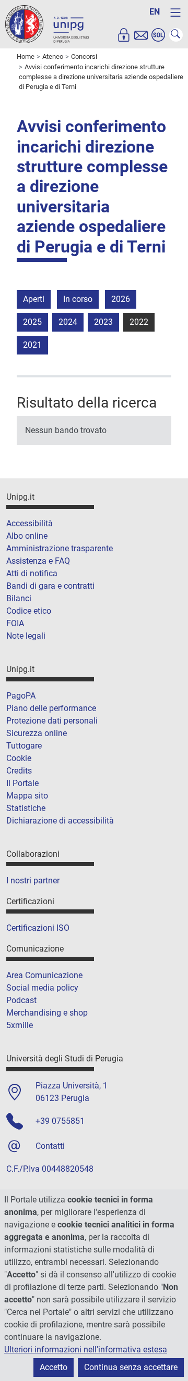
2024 (67, 322)
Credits (19, 771)
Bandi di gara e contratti (50, 586)
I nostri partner (33, 880)
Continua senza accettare (131, 1367)
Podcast (21, 1000)
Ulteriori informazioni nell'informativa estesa (85, 1349)
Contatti (50, 1146)
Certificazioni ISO (37, 928)
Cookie (18, 758)
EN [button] (154, 12)
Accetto (53, 1367)
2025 (32, 322)
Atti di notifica (31, 573)
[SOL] (158, 35)
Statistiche (25, 808)
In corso (77, 299)
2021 (32, 345)
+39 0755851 (60, 1121)
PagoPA (21, 696)
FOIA (15, 623)
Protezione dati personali (52, 721)
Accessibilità (29, 523)
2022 (139, 322)
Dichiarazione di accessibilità (60, 821)
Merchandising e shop (47, 1013)
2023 (103, 322)
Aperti (33, 299)
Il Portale (22, 783)
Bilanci (18, 598)
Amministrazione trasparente (59, 548)
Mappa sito (27, 796)
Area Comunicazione (44, 975)
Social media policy (42, 988)
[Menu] (175, 12)
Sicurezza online (36, 733)
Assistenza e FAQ (38, 561)
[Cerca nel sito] (176, 35)
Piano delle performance (51, 708)
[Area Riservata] (124, 35)
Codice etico (28, 611)
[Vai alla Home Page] (47, 24)
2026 (120, 299)
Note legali (25, 636)
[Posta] (141, 35)
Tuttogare (24, 746)
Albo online (27, 536)
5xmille (19, 1025)
